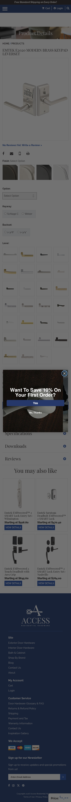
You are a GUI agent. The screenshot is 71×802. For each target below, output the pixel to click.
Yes (35, 403)
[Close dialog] (64, 373)
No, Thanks (35, 412)
